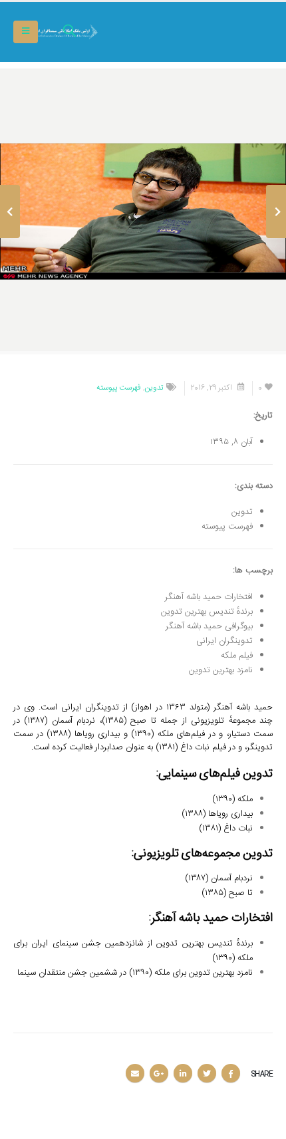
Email (135, 1073)
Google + (159, 1073)
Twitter (207, 1073)
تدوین (154, 388)
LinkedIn (183, 1073)
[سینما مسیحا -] (236, 32)
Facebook (230, 1073)
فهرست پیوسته (118, 388)
